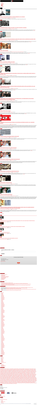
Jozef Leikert (13, 209)
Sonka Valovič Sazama (13, 380)
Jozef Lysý (17, 373)
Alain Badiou (12, 51)
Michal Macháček (21, 377)
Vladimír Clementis (12, 137)
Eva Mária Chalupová (14, 371)
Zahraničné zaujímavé (3, 362)
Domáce (2, 2)
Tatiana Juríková (6, 381)
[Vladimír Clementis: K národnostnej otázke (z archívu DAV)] (5, 134)
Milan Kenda (32, 377)
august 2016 (2, 354)
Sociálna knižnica (3, 278)
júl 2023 (2, 313)
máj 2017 (2, 349)
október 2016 (2, 353)
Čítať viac (34, 30)
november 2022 (3, 316)
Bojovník (11, 369)
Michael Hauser (22, 51)
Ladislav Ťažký (29, 375)
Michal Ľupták (25, 377)
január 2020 (2, 330)
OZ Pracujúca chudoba (13, 378)
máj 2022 (2, 318)
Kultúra (2, 5)
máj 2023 (2, 314)
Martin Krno (18, 376)
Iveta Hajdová (8, 372)
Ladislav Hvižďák (10, 375)
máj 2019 (2, 335)
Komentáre (2, 4)
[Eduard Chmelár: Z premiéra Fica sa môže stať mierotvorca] (5, 169)
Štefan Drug (5, 383)
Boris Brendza (14, 369)
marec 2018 (2, 343)
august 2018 (2, 340)
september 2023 (3, 312)
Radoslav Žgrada (30, 379)
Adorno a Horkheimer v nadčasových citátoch (7, 61)
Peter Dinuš (30, 378)
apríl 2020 (2, 328)
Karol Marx (11, 374)
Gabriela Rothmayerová (33, 371)
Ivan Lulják (1, 372)
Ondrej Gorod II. (8, 378)
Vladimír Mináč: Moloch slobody (5, 110)
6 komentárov (9, 51)
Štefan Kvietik (9, 383)
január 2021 (2, 323)
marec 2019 (2, 336)
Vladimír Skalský (32, 382)
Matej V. (1, 377)
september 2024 (3, 306)
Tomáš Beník (18, 381)
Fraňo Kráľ (28, 371)
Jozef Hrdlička (10, 373)
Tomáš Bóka (22, 381)
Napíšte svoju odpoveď (3, 261)
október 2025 (2, 298)
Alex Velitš (20, 368)
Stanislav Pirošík (34, 380)
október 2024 (2, 305)
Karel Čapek (7, 374)
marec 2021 (2, 322)
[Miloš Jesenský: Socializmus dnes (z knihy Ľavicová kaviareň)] (5, 157)
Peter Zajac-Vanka (20, 379)
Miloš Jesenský (12, 160)
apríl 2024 (2, 309)
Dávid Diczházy (17, 370)
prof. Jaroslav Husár (25, 379)
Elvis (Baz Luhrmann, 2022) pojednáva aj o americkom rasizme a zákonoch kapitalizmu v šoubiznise (12, 226)
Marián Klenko (6, 376)
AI (9, 368)
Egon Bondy (28, 370)
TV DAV (1, 219)
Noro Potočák (1, 378)
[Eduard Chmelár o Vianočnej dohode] (5, 180)
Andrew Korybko (31, 368)
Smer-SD (9, 380)
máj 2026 (2, 294)
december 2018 (2, 338)
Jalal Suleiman (12, 372)
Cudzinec (34, 369)
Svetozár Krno (2, 381)
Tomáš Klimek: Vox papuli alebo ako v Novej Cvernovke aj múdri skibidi (13, 288)
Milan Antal (29, 377)
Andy (34, 368)
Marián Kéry (9, 376)
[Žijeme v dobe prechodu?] (5, 48)
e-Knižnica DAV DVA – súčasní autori (5, 276)
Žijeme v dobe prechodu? (4, 50)
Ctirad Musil (31, 369)
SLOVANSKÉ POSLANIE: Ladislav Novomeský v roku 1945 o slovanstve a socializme (13, 27)
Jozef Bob (7, 373)
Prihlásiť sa (2, 364)
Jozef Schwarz (24, 373)
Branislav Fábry (22, 369)
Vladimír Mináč (13, 100)
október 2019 (2, 332)
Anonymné (8, 369)
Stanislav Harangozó (24, 380)
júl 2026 (2, 293)
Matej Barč (26, 376)
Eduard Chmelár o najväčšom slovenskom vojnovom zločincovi (7, 284)
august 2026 (2, 292)
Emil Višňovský (32, 370)
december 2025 (2, 297)
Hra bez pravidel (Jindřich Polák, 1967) (5, 232)
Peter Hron (33, 378)
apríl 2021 (2, 321)
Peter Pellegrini (7, 379)
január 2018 (2, 344)
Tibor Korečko (10, 381)
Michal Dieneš (16, 377)
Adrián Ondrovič (7, 368)
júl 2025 (2, 300)
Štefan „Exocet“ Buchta (14, 383)
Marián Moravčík (14, 376)
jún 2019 (2, 334)
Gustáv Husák (12, 75)
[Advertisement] (16, 243)
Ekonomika (2, 3)
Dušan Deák (6, 370)
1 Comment (10, 88)
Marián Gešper (2, 376)
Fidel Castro (20, 371)
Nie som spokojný (3, 260)
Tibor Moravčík (14, 381)
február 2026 (2, 296)
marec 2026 (2, 295)
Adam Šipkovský (2, 368)
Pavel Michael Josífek (19, 378)
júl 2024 (2, 307)
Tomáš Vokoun (6, 382)
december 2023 (2, 310)
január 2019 (2, 337)
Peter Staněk (15, 379)
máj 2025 (2, 301)
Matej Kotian (29, 376)
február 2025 (2, 303)
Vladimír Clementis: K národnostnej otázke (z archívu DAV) (9, 136)
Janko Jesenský (19, 372)
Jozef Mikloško (21, 373)
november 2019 (3, 331)
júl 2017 (2, 348)
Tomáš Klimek (12, 124)
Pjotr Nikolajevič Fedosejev (12, 40)
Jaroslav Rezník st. (28, 372)
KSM (2, 375)
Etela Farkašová (5, 371)
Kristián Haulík (32, 374)
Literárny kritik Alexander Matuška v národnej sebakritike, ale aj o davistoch (12, 16)
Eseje (0, 15)
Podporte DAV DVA (3, 401)
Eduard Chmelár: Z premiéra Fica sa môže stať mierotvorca (9, 171)
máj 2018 (2, 342)
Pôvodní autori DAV (3, 275)
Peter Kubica (3, 379)
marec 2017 (2, 350)
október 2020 (2, 325)
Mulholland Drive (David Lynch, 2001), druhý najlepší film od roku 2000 (9, 238)
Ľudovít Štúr (1, 383)
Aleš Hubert (23, 368)
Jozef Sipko (28, 373)
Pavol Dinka (23, 378)
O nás (1, 402)
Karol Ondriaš (14, 374)
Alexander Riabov (16, 368)
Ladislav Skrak (25, 375)
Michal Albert (13, 377)
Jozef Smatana (32, 373)
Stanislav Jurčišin (29, 380)
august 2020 (2, 326)
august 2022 (2, 317)
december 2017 (2, 345)
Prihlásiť (2, 398)
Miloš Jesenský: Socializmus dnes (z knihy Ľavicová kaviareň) (10, 159)
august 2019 (2, 333)
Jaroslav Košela (24, 372)
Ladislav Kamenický (14, 375)
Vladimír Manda (14, 88)
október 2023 (2, 311)
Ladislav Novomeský (20, 375)
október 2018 (2, 339)
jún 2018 (2, 341)
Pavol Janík (26, 378)
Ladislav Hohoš (5, 375)
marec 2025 (2, 302)
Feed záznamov (2, 365)
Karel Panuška (4, 374)
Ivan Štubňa (4, 372)
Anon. (5, 369)
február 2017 (2, 351)
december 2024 (2, 304)
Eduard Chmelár (14, 172)
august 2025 (2, 299)
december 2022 (2, 315)
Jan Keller (16, 372)
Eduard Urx (25, 370)
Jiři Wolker (32, 372)
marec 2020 (2, 329)
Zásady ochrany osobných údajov (3, 399)
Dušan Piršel (13, 370)
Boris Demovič (18, 369)
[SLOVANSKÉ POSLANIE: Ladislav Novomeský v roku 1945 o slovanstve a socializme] (5, 25)
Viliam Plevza (10, 382)
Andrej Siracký (27, 368)
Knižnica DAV (2, 279)
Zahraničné (2, 361)
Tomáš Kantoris (34, 381)
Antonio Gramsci (15, 51)
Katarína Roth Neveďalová (26, 374)
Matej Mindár (33, 376)
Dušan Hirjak (9, 370)
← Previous (2, 213)
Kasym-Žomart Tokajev (20, 374)
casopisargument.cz (27, 369)
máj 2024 (2, 308)
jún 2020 (2, 327)
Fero (17, 371)
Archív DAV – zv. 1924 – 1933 (4, 274)
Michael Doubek (5, 377)
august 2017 (2, 347)
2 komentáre (8, 124)
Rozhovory (2, 6)
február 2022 (2, 319)
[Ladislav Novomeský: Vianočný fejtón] (5, 192)
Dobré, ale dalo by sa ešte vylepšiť (4, 259)
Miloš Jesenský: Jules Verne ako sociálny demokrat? (8, 147)
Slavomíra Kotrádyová (5, 380)
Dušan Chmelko (2, 370)
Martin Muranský (22, 376)
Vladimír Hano (19, 382)
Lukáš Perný (19, 51)
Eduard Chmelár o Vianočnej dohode (6, 182)
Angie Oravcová (2, 369)
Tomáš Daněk (25, 381)
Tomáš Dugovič (29, 381)
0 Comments (7, 40)
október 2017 (2, 346)
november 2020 (3, 324)
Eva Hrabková (9, 371)
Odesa (4, 378)
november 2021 (3, 320)
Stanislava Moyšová (19, 380)
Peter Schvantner (12, 379)
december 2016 (2, 352)
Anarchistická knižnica (3, 277)
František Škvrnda (24, 371)
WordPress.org (2, 366)
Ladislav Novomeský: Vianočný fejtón (6, 194)
